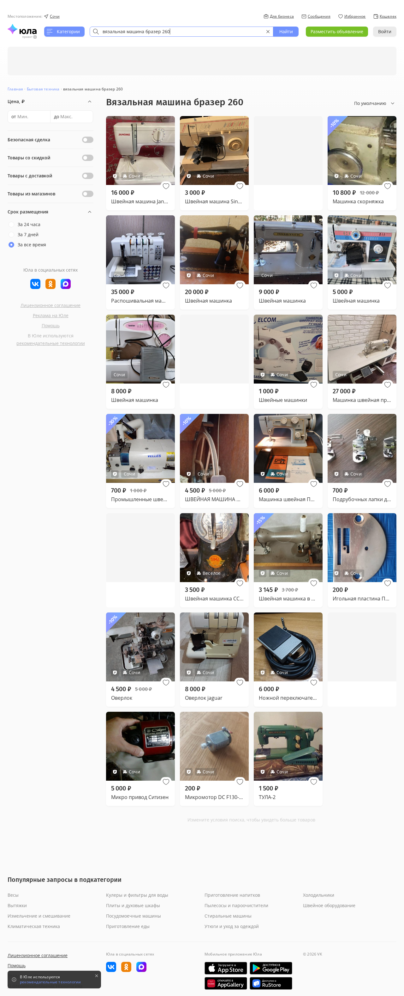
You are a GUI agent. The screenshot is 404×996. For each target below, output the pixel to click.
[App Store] (226, 968)
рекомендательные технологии (50, 343)
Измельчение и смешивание (39, 916)
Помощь (51, 326)
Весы (13, 895)
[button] (166, 186)
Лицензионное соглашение (50, 305)
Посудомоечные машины (133, 916)
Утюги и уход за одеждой (232, 926)
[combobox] (181, 32)
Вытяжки (17, 905)
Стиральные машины (228, 916)
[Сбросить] (268, 32)
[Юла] (22, 29)
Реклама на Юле (50, 315)
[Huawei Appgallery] (226, 983)
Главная (15, 89)
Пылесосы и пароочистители (236, 905)
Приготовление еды (128, 926)
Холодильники (318, 895)
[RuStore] (271, 983)
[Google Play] (271, 968)
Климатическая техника (34, 926)
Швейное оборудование (329, 905)
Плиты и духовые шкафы (133, 905)
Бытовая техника (43, 89)
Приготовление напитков (232, 895)
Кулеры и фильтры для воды (137, 895)
